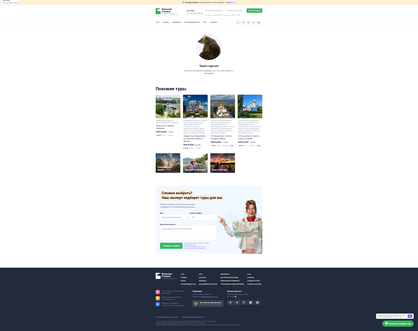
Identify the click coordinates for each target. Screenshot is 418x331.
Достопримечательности (208, 284)
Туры (157, 22)
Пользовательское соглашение (167, 317)
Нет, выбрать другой (11, 2)
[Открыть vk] (237, 302)
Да (3, 2)
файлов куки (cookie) (395, 317)
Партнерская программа (229, 277)
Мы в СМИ (202, 277)
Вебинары (202, 281)
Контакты (213, 22)
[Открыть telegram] (230, 302)
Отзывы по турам (253, 281)
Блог (200, 274)
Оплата (183, 281)
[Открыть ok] (244, 302)
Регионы (166, 22)
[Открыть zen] (251, 302)
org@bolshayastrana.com (209, 297)
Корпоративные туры (192, 22)
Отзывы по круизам (254, 284)
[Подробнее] (174, 299)
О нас (205, 22)
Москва (208, 10)
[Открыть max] (257, 302)
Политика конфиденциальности (192, 317)
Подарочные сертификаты (230, 281)
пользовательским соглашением (194, 248)
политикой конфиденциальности (194, 246)
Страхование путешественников (232, 284)
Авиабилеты (176, 22)
